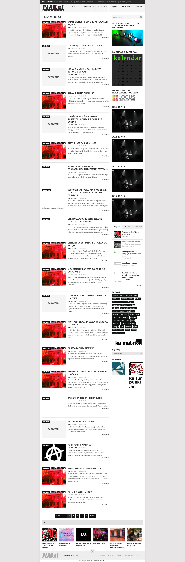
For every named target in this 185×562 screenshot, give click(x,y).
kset (128, 311)
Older (92, 516)
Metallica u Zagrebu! (129, 263)
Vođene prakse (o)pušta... (85, 2)
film (114, 302)
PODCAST (126, 7)
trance (127, 330)
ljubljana (115, 314)
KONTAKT (139, 555)
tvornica (115, 333)
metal (137, 314)
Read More (105, 37)
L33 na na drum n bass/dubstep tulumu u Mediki (84, 70)
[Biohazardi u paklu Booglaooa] (83, 534)
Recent (127, 227)
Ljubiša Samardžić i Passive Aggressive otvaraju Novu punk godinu (85, 119)
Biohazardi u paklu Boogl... (107, 2)
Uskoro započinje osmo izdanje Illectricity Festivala (85, 220)
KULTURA (101, 7)
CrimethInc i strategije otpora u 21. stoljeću (87, 244)
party (133, 320)
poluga (124, 323)
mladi (114, 317)
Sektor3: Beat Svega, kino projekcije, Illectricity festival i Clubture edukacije (87, 192)
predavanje (131, 323)
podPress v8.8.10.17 (99, 561)
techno (121, 330)
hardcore (120, 302)
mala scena (123, 314)
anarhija (115, 296)
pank (127, 320)
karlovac (115, 311)
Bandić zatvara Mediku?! (81, 348)
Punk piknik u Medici (79, 445)
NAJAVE (114, 7)
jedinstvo (116, 308)
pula (122, 327)
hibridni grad (129, 302)
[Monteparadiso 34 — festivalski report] (49, 534)
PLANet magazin (71, 555)
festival (137, 299)
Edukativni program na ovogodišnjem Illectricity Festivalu (88, 167)
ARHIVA (139, 7)
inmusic (125, 305)
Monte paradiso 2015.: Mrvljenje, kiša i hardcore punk (131, 254)
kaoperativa (132, 308)
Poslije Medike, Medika (80, 492)
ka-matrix (124, 308)
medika (131, 314)
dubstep (124, 299)
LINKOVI (111, 555)
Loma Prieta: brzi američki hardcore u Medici (88, 296)
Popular (117, 227)
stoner (115, 330)
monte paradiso (123, 317)
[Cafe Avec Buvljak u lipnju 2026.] (134, 534)
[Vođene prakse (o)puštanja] (66, 534)
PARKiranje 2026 (125, 2)
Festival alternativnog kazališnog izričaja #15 (87, 372)
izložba (132, 305)
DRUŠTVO (88, 7)
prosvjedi (116, 327)
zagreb (122, 333)
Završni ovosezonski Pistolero (85, 398)
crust (135, 296)
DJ (118, 299)
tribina (134, 330)
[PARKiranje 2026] (100, 534)
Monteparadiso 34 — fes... (63, 2)
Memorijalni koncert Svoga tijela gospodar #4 (86, 270)
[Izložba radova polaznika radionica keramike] (117, 534)
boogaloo (129, 296)
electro (131, 299)
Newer (58, 516)
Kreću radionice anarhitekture (85, 468)
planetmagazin (72, 27)
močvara (133, 317)
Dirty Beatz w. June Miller (82, 143)
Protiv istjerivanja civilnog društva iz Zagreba (88, 323)
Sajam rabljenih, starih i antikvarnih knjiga (88, 23)
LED (133, 311)
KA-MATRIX (129, 555)
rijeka (135, 327)
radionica (128, 327)
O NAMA (119, 555)
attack (122, 296)
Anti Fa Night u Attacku (81, 421)
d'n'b (114, 299)
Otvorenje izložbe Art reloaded (85, 46)
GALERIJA (102, 555)
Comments (138, 227)
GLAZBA (75, 7)
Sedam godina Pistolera (81, 93)
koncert (122, 311)
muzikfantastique (118, 320)
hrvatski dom (117, 305)
